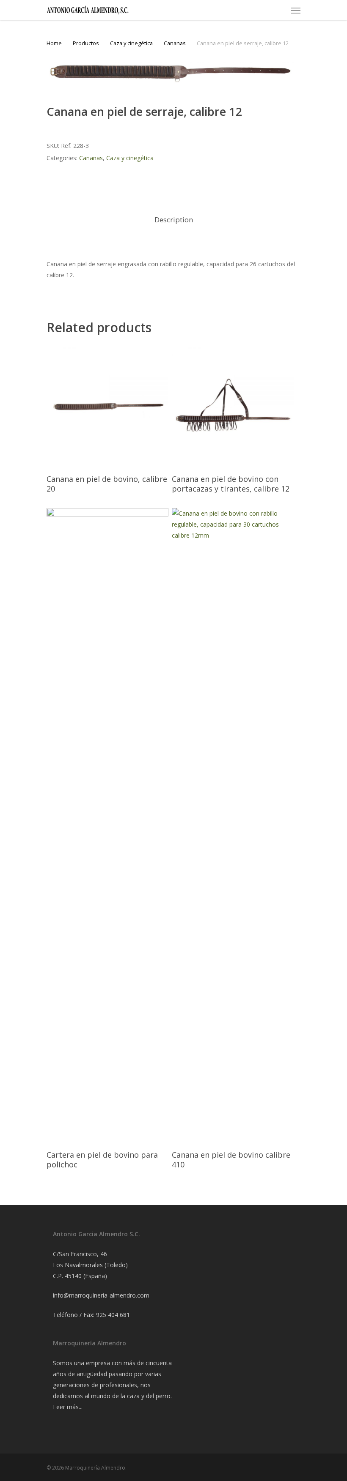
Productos (86, 43)
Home (54, 43)
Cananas (175, 43)
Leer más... (68, 1407)
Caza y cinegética (131, 43)
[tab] (173, 220)
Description (173, 219)
